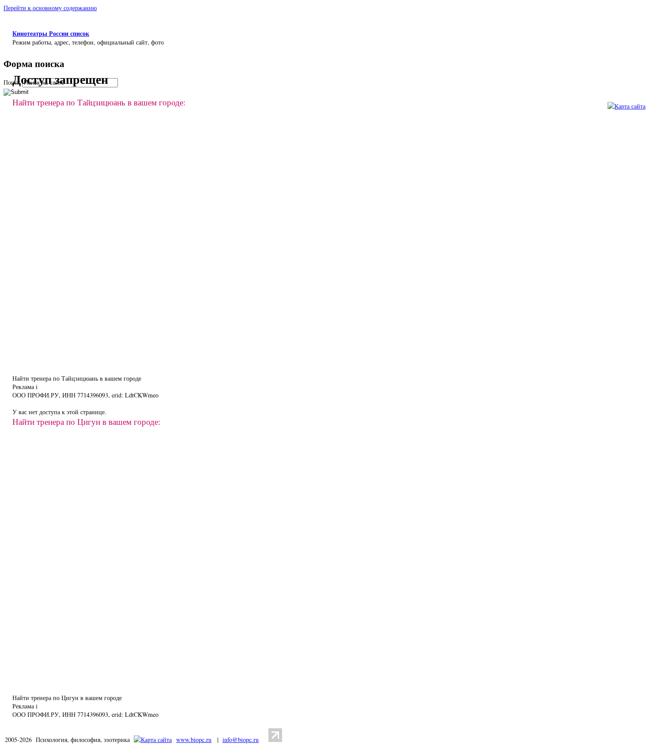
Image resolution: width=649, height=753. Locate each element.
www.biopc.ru (193, 739)
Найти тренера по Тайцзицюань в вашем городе (76, 378)
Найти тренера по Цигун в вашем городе (67, 697)
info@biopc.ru (241, 739)
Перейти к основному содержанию (50, 8)
